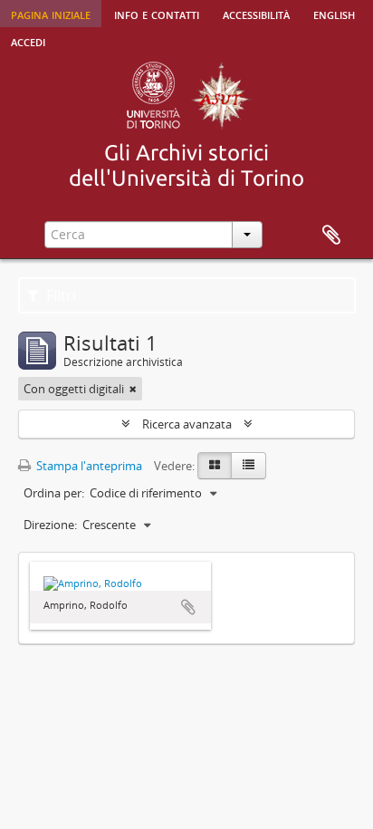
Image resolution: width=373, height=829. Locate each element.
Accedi (28, 41)
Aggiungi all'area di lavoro (188, 607)
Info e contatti (156, 14)
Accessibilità (256, 14)
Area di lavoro (331, 235)
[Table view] (248, 465)
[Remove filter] (133, 389)
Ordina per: (54, 493)
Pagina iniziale (51, 14)
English (334, 14)
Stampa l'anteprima (87, 466)
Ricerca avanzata (186, 424)
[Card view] (214, 465)
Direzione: (50, 524)
